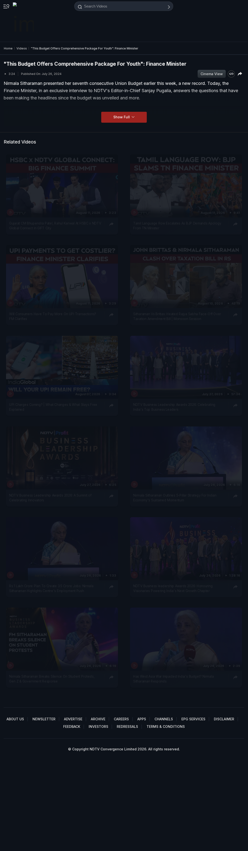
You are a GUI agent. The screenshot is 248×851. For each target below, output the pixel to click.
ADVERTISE (73, 719)
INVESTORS (98, 726)
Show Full (122, 117)
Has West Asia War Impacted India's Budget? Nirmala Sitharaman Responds (173, 678)
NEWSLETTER (43, 719)
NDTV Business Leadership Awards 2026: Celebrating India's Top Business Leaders (174, 406)
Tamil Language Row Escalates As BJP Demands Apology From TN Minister (177, 225)
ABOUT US (15, 719)
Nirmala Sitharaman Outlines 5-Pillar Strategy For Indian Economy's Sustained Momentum (175, 497)
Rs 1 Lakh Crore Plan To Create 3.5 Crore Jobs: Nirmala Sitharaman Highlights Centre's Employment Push (51, 588)
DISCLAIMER (224, 719)
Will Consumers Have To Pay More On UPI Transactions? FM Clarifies (52, 316)
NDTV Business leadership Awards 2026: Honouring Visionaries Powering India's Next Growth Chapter (173, 588)
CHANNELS (164, 719)
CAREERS (121, 719)
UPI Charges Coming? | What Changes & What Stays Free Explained (53, 406)
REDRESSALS (127, 726)
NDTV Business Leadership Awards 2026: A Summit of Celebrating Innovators (50, 497)
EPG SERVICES (193, 719)
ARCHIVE (98, 719)
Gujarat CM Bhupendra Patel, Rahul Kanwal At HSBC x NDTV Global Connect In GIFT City (55, 225)
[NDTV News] (24, 21)
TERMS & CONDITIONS (166, 726)
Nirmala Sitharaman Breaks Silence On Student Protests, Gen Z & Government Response (51, 678)
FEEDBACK (71, 726)
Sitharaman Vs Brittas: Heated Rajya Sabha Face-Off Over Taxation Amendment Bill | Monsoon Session (177, 316)
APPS (141, 719)
